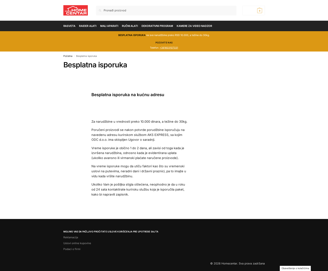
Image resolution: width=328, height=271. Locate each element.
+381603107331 (169, 47)
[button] (253, 10)
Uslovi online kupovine (77, 243)
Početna (67, 56)
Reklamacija (70, 237)
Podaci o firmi (71, 249)
